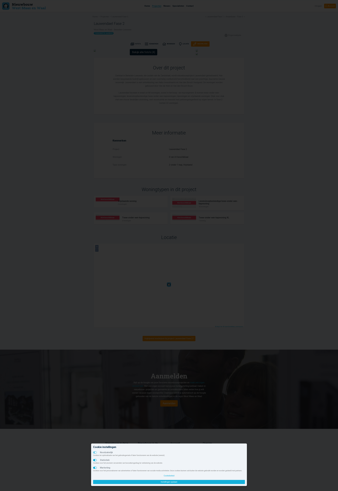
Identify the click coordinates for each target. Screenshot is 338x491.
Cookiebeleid (169, 476)
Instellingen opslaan (169, 482)
